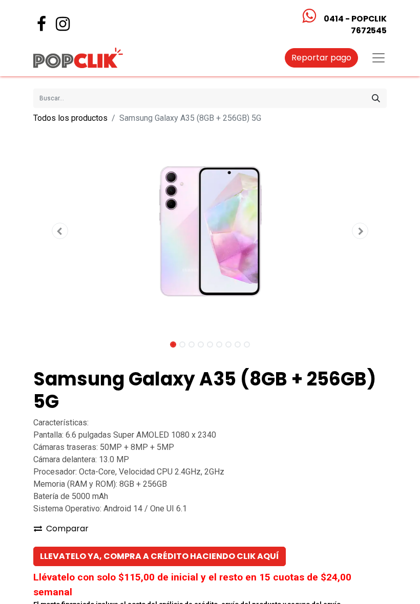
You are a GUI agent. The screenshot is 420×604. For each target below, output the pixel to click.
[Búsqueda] (376, 98)
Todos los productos (70, 118)
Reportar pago (321, 57)
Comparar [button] (67, 528)
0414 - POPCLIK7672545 (355, 24)
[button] (60, 231)
